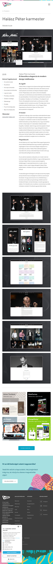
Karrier (28, 512)
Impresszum (27, 538)
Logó (16, 509)
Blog (28, 509)
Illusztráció (17, 520)
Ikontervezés (18, 523)
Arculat (10, 25)
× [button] (20, 526)
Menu (49, 4)
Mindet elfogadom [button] (11, 552)
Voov (6, 4)
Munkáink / (7, 11)
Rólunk (28, 506)
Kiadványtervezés (19, 518)
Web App (17, 506)
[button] (12, 559)
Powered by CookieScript (12, 561)
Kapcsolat (29, 518)
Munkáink (29, 501)
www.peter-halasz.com (8, 117)
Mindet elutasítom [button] (11, 556)
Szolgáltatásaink (30, 503)
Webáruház (17, 503)
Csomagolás (17, 515)
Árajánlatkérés (5, 524)
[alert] (11, 544)
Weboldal (5, 25)
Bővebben (18, 538)
